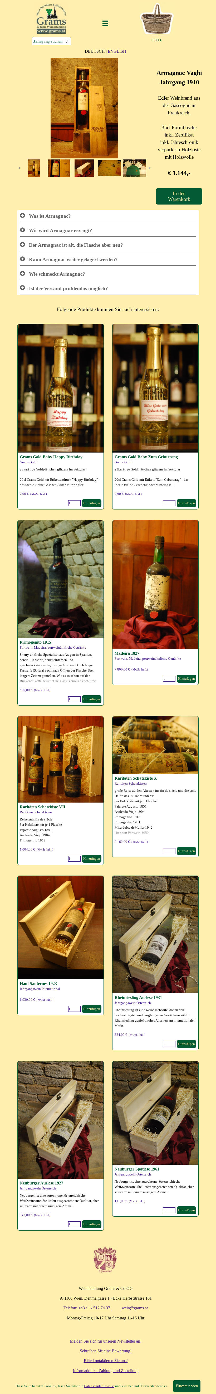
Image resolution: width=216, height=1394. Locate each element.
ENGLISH (117, 51)
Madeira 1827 (127, 653)
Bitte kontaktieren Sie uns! (106, 1360)
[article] (155, 416)
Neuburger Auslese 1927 (41, 1183)
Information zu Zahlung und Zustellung (106, 1370)
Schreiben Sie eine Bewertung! (105, 1351)
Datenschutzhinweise (99, 1386)
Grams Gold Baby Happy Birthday (51, 457)
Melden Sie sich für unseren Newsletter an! (105, 1341)
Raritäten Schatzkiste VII (42, 807)
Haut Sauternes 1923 (38, 983)
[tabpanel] (105, 51)
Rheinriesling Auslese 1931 (138, 997)
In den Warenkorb (179, 196)
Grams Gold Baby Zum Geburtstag (146, 457)
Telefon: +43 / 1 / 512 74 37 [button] (86, 1308)
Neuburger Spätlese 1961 (137, 1169)
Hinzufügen (186, 503)
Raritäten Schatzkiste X (136, 778)
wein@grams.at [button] (135, 1308)
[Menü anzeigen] (105, 23)
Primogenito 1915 (35, 642)
